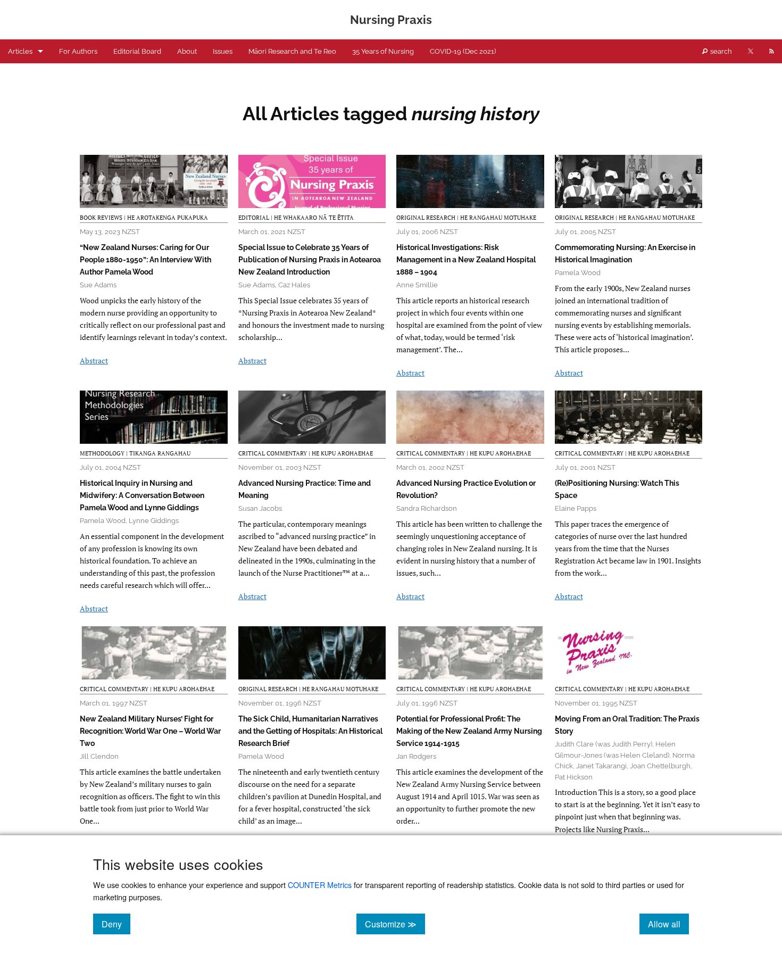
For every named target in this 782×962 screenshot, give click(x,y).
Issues (222, 51)
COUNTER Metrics (320, 884)
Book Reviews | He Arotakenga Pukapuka (144, 217)
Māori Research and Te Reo (292, 51)
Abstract (94, 360)
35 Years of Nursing (383, 51)
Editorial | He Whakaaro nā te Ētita (296, 217)
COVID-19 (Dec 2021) (463, 51)
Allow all (668, 923)
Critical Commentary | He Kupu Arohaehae (305, 453)
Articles (20, 51)
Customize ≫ (395, 923)
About (187, 51)
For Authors (78, 51)
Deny (116, 923)
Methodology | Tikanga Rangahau (135, 453)
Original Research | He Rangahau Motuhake (466, 217)
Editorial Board (137, 51)
